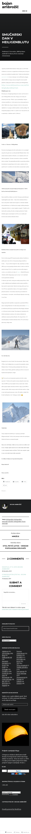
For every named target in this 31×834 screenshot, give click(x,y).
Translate (15, 794)
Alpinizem (5, 651)
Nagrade (4, 685)
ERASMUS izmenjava (5, 662)
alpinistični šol (5, 77)
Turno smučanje (19, 54)
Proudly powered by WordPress (11, 809)
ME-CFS (4, 681)
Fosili (3, 667)
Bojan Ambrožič (10, 5)
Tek (18, 663)
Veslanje (19, 679)
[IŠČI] (15, 628)
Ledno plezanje (6, 679)
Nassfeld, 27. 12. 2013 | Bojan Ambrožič (12, 568)
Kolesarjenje (5, 677)
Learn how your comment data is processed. (15, 609)
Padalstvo (20, 655)
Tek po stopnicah (22, 665)
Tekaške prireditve (22, 667)
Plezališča (19, 657)
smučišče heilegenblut (14, 521)
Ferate (4, 665)
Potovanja (20, 659)
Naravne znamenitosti (20, 652)
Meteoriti (5, 683)
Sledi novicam (9, 709)
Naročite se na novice (10, 692)
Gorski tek (5, 673)
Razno (11, 54)
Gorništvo (5, 671)
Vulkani (19, 681)
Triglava (18, 272)
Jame (3, 675)
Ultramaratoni (21, 677)
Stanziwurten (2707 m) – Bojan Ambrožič (14, 575)
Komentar (23, 603)
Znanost (19, 683)
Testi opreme (21, 671)
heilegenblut (10, 519)
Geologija (5, 669)
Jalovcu (27, 305)
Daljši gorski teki (7, 657)
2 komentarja (6, 56)
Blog (3, 655)
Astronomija (6, 653)
